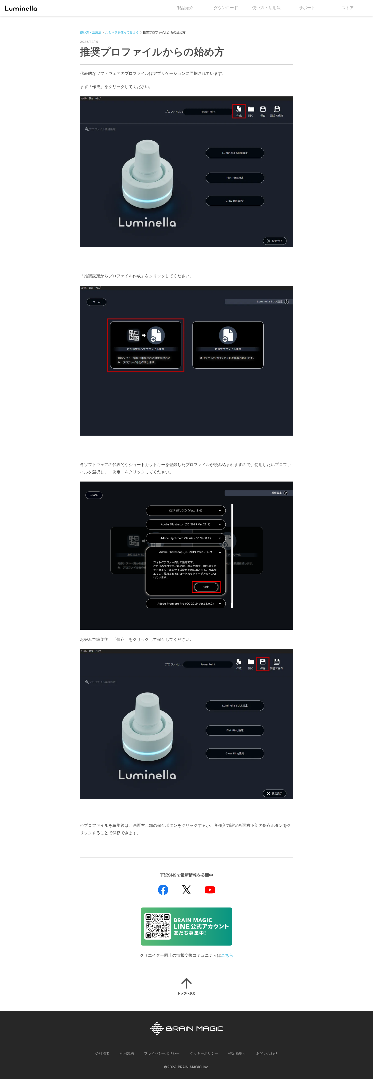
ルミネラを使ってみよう (122, 32)
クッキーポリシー (204, 1053)
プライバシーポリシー (162, 1053)
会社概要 (102, 1053)
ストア (348, 7)
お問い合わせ (267, 1053)
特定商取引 (237, 1053)
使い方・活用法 (90, 32)
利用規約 (127, 1053)
